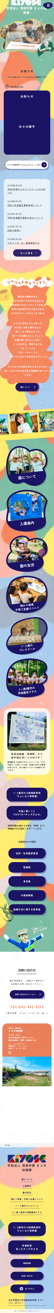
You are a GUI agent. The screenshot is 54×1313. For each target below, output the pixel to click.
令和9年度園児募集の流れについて (25, 217)
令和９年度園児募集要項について (24, 204)
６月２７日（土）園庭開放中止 (23, 242)
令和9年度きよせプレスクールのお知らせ (26, 190)
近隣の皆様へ (14, 229)
